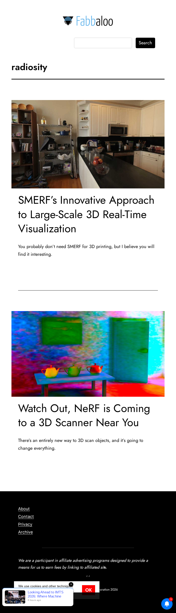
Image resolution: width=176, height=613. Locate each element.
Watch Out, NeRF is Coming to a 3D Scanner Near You (84, 415)
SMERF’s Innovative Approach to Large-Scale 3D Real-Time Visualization (86, 214)
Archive (25, 532)
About (24, 508)
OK (88, 590)
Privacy (25, 524)
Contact (26, 516)
